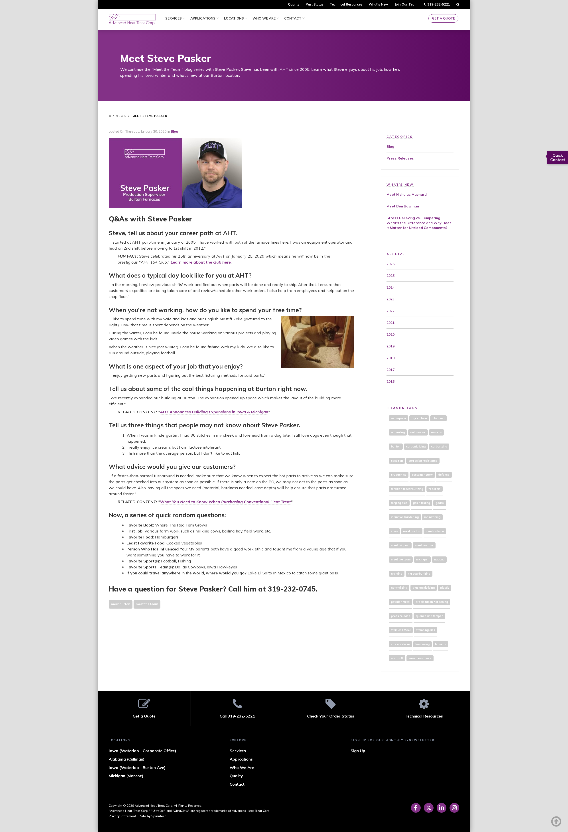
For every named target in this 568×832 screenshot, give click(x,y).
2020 (390, 334)
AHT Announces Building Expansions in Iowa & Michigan (214, 411)
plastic (444, 587)
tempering (422, 644)
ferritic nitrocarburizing (407, 489)
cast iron (397, 460)
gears (440, 503)
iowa (394, 531)
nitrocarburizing (419, 573)
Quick (557, 157)
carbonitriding (416, 446)
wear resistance (420, 658)
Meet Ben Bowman (403, 206)
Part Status (314, 4)
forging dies (399, 503)
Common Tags (402, 408)
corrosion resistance (422, 460)
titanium (440, 644)
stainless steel (400, 630)
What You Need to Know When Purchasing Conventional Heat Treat (225, 501)
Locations (234, 18)
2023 (390, 299)
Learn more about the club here (201, 262)
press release (400, 616)
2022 (390, 311)
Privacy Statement (122, 816)
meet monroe (424, 545)
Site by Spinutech (153, 816)
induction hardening (405, 517)
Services (174, 18)
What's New (378, 4)
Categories (400, 136)
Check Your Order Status (330, 716)
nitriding (396, 573)
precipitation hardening (432, 601)
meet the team (147, 604)
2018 (390, 358)
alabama (438, 418)
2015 (390, 381)
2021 (390, 322)
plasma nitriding (424, 587)
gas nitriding (421, 503)
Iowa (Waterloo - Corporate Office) (142, 750)
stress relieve (400, 644)
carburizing (439, 446)
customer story (422, 474)
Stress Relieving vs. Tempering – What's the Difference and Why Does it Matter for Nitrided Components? (419, 223)
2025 (390, 275)
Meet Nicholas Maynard (407, 194)
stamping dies (425, 630)
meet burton (120, 604)
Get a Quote (443, 18)
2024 (390, 287)
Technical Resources (346, 4)
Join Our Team (406, 4)
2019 (390, 346)
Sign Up (358, 750)
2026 (390, 264)
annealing (398, 432)
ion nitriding (432, 517)
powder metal (400, 601)
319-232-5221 (438, 5)
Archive (396, 254)
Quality (293, 4)
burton (395, 446)
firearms (434, 489)
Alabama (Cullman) (126, 759)
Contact (293, 18)
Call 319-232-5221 (237, 716)
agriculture (419, 418)
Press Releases (400, 158)
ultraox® (397, 658)
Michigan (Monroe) (126, 775)
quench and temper (429, 616)
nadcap (439, 559)
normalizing (399, 587)
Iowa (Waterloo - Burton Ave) (137, 767)
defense (444, 474)
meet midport (400, 545)
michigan (422, 559)
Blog (174, 132)
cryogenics (398, 474)
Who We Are (264, 18)
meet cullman (435, 531)
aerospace (398, 418)
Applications (203, 18)
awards (436, 432)
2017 (390, 369)
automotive (418, 432)
